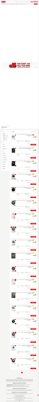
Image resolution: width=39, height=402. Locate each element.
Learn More (28, 141)
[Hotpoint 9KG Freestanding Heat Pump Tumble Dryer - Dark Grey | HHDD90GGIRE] (13, 256)
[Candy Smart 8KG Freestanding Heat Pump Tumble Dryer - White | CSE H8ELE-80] (13, 137)
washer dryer (11, 390)
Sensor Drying (22, 140)
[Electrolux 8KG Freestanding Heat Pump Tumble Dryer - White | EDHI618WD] (13, 242)
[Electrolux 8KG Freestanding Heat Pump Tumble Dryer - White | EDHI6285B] (13, 269)
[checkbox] (5, 134)
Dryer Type (17, 140)
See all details (18, 142)
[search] (16, 1)
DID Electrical (17, 393)
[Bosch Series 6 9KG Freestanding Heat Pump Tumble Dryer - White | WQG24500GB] (13, 361)
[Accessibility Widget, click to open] (37, 395)
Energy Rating (22, 193)
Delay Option (18, 154)
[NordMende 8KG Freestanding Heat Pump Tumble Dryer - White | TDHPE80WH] (13, 177)
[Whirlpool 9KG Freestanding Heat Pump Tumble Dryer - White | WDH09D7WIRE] (13, 203)
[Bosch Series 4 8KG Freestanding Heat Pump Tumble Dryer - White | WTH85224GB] (13, 308)
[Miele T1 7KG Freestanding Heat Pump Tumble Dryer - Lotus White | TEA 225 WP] (13, 282)
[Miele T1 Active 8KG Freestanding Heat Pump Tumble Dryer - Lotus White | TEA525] (13, 216)
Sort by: (33, 131)
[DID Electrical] (3, 2)
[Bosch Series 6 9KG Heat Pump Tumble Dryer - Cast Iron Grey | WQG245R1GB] (13, 295)
